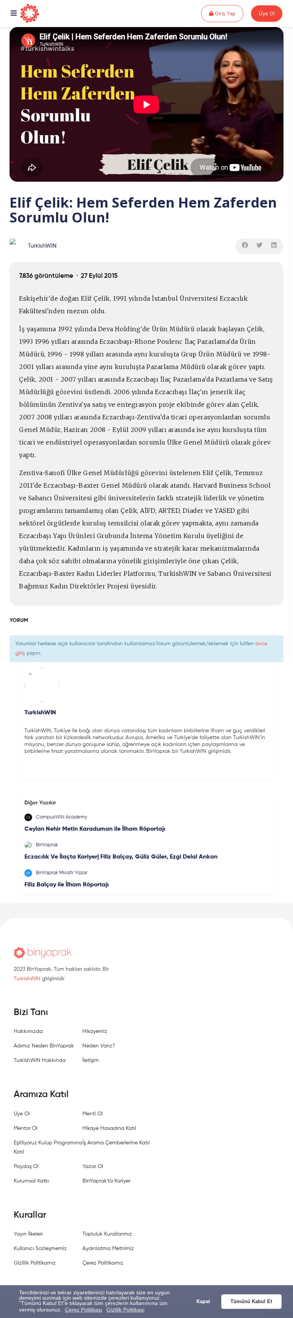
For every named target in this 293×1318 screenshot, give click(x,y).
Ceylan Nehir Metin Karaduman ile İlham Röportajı (94, 829)
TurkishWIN (42, 246)
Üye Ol (267, 13)
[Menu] (14, 13)
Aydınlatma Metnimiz (108, 1248)
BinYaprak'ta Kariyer (106, 1181)
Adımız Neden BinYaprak (44, 1046)
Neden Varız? (98, 1046)
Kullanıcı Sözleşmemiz (40, 1248)
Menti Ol (92, 1114)
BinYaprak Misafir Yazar (61, 872)
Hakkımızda (28, 1031)
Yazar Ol (92, 1166)
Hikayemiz (94, 1031)
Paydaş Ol (26, 1166)
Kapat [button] (203, 1301)
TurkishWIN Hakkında (40, 1060)
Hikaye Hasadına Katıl (109, 1128)
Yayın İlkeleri (28, 1234)
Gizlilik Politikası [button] (125, 1310)
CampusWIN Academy (61, 817)
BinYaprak (47, 845)
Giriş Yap (228, 13)
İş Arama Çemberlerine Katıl (116, 1143)
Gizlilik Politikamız (35, 1263)
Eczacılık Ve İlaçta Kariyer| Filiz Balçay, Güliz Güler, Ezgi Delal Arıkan (120, 857)
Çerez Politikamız (102, 1263)
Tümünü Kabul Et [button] (251, 1301)
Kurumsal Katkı (31, 1181)
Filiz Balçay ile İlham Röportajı (66, 885)
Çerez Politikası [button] (83, 1310)
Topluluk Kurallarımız (107, 1234)
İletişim (90, 1060)
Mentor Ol (25, 1128)
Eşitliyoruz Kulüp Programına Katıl (48, 1147)
